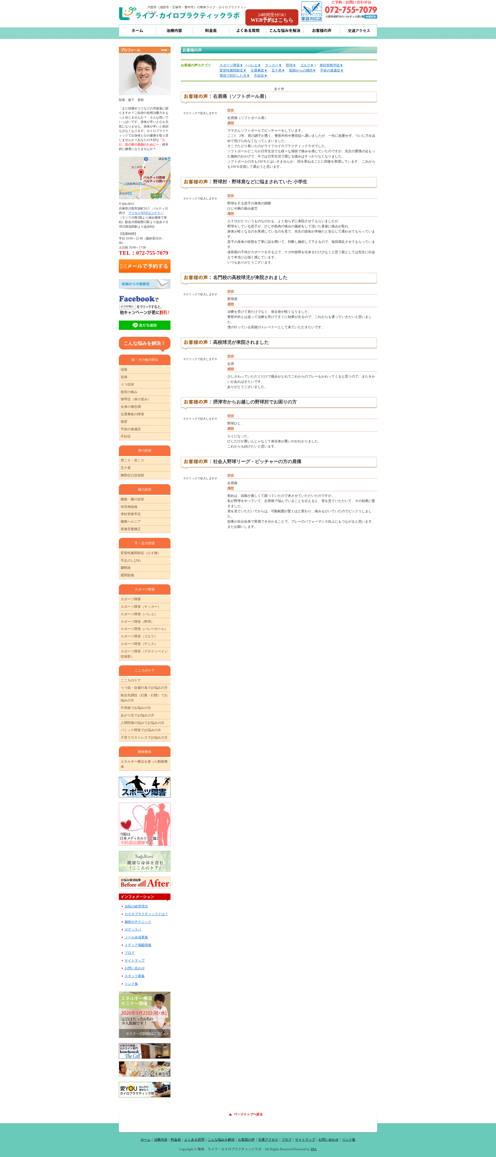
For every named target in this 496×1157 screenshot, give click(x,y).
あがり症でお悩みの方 (137, 715)
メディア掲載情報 (138, 945)
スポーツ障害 (131, 599)
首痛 (124, 377)
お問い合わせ (135, 968)
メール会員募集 (136, 937)
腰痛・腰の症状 (132, 499)
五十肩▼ (278, 70)
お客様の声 (246, 1140)
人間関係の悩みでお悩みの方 (142, 723)
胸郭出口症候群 (132, 475)
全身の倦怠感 (131, 407)
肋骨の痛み (129, 392)
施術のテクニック (138, 922)
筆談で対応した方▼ (235, 75)
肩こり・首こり (132, 460)
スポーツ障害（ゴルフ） (139, 636)
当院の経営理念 (136, 906)
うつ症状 (127, 384)
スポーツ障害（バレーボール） (144, 629)
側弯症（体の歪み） (136, 399)
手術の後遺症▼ (332, 70)
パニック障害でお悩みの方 (141, 730)
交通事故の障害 (132, 414)
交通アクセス (268, 1140)
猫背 (124, 422)
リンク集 (131, 984)
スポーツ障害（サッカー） (141, 607)
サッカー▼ (273, 65)
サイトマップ (135, 960)
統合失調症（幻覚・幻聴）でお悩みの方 (144, 697)
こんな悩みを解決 (221, 1140)
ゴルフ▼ (307, 65)
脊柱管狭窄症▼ (331, 65)
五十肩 (126, 468)
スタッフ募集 (135, 976)
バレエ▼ (254, 65)
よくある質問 (194, 1140)
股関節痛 (127, 575)
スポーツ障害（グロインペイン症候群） (144, 653)
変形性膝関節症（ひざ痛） (141, 553)
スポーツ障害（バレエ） (139, 614)
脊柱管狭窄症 (131, 514)
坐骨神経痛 (129, 507)
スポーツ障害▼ (231, 65)
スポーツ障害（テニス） (139, 644)
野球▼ (291, 65)
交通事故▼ (259, 70)
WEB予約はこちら (272, 18)
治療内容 (160, 1140)
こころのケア (131, 680)
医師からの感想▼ (302, 70)
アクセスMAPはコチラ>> (146, 213)
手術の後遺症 (131, 429)
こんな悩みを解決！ (145, 343)
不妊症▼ (260, 75)
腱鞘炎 (126, 568)
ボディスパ (133, 929)
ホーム (146, 1140)
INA (313, 1149)
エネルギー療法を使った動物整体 (144, 764)
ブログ (130, 953)
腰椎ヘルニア (131, 521)
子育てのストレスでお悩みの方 (144, 737)
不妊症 (126, 436)
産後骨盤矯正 (131, 529)
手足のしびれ (131, 560)
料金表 (176, 1140)
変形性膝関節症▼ (233, 70)
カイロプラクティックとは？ (146, 914)
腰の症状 (144, 489)
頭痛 (124, 369)
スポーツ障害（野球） (137, 622)
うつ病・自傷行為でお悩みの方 (144, 688)
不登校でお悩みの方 (136, 708)
